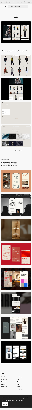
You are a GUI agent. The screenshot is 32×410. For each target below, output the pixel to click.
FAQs (18, 384)
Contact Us (20, 389)
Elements (3, 381)
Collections (4, 379)
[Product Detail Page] (16, 113)
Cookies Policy (20, 400)
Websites (3, 377)
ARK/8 (16, 17)
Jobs (18, 379)
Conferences (4, 386)
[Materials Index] (16, 136)
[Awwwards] (5, 6)
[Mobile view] (16, 279)
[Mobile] (16, 181)
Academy (19, 377)
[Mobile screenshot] (16, 328)
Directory (3, 384)
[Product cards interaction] (16, 66)
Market (18, 381)
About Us (19, 386)
